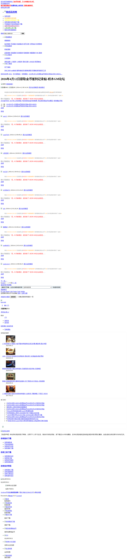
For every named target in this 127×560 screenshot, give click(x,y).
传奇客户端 (8, 458)
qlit (4, 208)
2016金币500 (5, 101)
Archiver (3, 492)
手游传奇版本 (8, 444)
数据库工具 (42, 70)
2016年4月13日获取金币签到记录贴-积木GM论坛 (21, 106)
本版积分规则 (5, 297)
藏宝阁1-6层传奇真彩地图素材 (17, 407)
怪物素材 (26, 53)
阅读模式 (42, 87)
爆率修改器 (20, 70)
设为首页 (4, 1)
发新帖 (9, 285)
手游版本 (13, 24)
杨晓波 (5, 227)
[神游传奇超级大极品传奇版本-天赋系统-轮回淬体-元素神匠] (10, 367)
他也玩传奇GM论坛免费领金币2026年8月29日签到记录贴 (25, 409)
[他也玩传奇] (10, 12)
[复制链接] (9, 84)
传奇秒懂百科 (8, 462)
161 (5, 305)
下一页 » (3, 281)
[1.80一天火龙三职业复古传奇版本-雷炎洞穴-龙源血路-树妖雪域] (10, 354)
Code (18, 291)
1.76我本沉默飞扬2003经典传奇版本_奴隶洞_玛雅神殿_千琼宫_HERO (25, 393)
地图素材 (33, 53)
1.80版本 (19, 61)
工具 (10, 28)
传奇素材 (11, 22)
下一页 (14, 283)
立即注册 (7, 7)
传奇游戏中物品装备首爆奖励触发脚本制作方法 (22, 419)
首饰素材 (20, 53)
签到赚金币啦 (58, 101)
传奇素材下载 (8, 448)
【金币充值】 (17, 1)
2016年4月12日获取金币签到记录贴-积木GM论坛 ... (45, 74)
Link (11, 291)
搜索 (2, 33)
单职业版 (7, 61)
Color (3, 291)
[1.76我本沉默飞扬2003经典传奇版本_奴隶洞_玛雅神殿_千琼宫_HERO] (10, 392)
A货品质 (6, 153)
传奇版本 (11, 20)
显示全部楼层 (33, 87)
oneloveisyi (6, 264)
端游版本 (20, 44)
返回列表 (4, 285)
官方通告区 (17, 74)
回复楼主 (4, 326)
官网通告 (25, 74)
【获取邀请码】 (28, 5)
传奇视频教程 (8, 472)
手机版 (8, 492)
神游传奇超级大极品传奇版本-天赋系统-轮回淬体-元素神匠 (21, 368)
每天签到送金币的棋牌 (29, 101)
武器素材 (7, 53)
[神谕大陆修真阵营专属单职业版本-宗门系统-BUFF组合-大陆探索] (10, 379)
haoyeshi (3, 302)
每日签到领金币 (6, 5)
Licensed (19, 496)
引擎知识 (33, 44)
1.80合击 (32, 61)
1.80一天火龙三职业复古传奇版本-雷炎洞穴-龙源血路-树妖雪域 (22, 356)
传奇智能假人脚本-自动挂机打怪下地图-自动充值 (23, 413)
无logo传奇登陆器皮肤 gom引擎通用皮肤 (20, 411)
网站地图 (38, 492)
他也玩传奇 (4, 74)
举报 (2, 111)
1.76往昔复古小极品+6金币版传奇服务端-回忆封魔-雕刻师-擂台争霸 (24, 343)
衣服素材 (14, 53)
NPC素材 (39, 53)
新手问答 (26, 44)
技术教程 (7, 44)
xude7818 (6, 135)
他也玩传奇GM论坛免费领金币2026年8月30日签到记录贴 (25, 405)
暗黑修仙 (38, 61)
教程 (10, 30)
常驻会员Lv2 (5, 312)
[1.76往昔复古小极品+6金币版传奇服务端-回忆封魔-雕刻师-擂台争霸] (10, 342)
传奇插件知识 (8, 475)
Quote (15, 291)
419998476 (6, 190)
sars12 (5, 116)
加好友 (6, 320)
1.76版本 (13, 61)
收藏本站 (10, 1)
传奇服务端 (8, 442)
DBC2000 (7, 70)
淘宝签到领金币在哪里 (45, 101)
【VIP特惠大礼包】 (28, 1)
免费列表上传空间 (17, 5)
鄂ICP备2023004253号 (27, 492)
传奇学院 (11, 26)
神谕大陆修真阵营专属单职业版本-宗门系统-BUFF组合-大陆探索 (23, 381)
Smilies (23, 291)
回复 (2, 108)
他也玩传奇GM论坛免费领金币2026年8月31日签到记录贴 (25, 403)
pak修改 (13, 70)
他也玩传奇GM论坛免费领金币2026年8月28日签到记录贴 (25, 417)
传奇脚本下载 (8, 470)
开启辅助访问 (5, 3)
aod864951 (6, 245)
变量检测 (35, 70)
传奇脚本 (39, 44)
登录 (2, 7)
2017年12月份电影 (16, 101)
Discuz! (10, 496)
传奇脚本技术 (8, 456)
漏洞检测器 (28, 70)
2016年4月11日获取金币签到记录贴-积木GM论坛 (21, 104)
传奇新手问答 (8, 446)
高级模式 (4, 289)
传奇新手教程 (8, 460)
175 (8, 305)
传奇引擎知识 (8, 474)
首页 (7, 16)
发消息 (6, 322)
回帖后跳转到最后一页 (26, 297)
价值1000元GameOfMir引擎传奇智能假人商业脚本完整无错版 (28, 421)
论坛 (10, 18)
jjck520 (5, 171)
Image (7, 291)
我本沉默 (26, 61)
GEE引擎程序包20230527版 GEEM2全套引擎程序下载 (24, 415)
